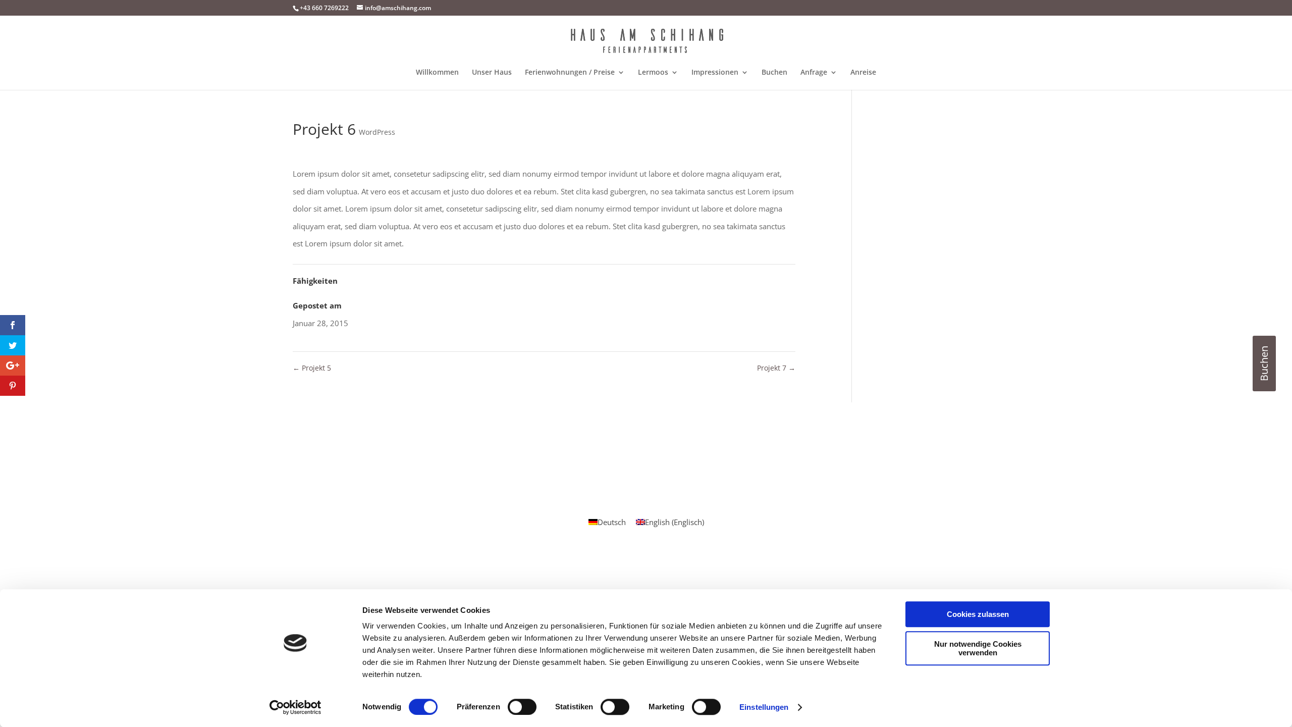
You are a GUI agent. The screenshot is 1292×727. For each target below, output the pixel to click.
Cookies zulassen (978, 614)
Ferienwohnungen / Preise (570, 73)
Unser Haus (492, 73)
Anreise (863, 73)
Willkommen (437, 73)
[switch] (522, 707)
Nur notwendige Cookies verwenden (977, 648)
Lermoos (653, 73)
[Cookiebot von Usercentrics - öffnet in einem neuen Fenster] (295, 707)
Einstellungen (763, 707)
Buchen (774, 73)
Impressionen (714, 73)
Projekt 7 (776, 368)
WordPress (377, 132)
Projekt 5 (312, 368)
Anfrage (813, 73)
